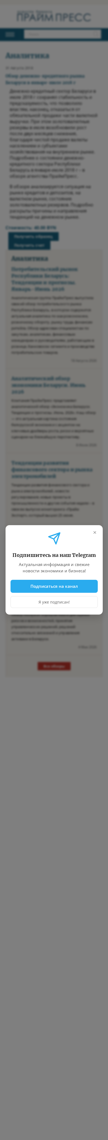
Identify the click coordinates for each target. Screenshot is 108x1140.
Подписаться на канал (54, 586)
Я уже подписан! (54, 602)
